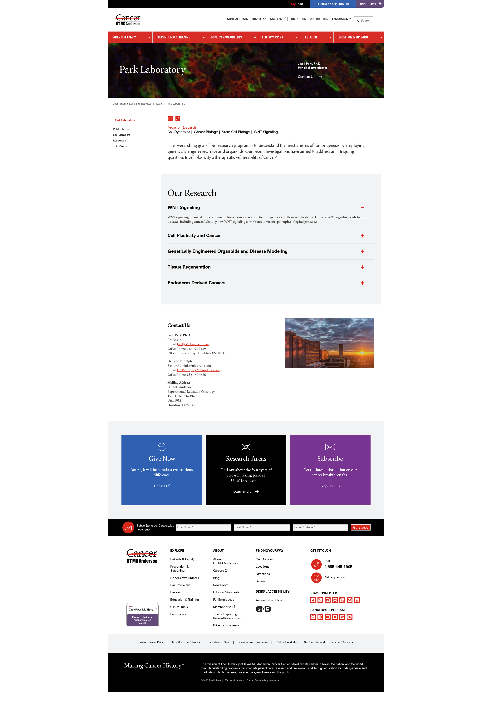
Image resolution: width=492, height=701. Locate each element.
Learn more (242, 491)
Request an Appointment (333, 3)
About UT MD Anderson (225, 561)
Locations (262, 566)
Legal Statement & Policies (186, 642)
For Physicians (272, 37)
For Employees (223, 599)
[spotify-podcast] (320, 617)
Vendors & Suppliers (342, 642)
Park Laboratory (125, 120)
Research (310, 37)
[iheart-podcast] (342, 617)
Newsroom (221, 585)
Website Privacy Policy (151, 642)
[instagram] (335, 600)
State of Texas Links (287, 642)
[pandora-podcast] (335, 617)
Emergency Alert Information (253, 642)
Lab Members (121, 134)
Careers (276, 19)
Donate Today (367, 3)
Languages (340, 19)
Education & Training (352, 37)
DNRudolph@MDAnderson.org (199, 370)
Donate (160, 486)
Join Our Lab (121, 146)
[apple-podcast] (313, 617)
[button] (170, 117)
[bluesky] (349, 600)
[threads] (357, 600)
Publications (121, 129)
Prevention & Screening (173, 37)
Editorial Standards (226, 592)
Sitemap (262, 581)
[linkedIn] (342, 600)
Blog (216, 578)
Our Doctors (319, 19)
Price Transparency (226, 625)
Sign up (327, 486)
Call (338, 564)
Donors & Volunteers (226, 37)
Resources (119, 140)
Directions (263, 574)
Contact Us (298, 19)
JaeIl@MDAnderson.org (193, 344)
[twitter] (320, 600)
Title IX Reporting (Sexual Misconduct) (227, 616)
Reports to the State (219, 642)
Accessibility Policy (269, 600)
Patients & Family (123, 37)
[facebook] (313, 600)
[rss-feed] (349, 617)
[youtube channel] (327, 600)
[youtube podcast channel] (327, 617)
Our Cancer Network (314, 642)
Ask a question (335, 577)
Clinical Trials (237, 19)
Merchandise (222, 607)
